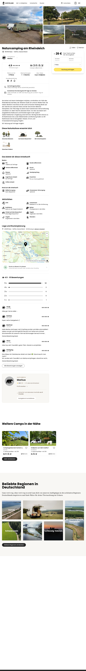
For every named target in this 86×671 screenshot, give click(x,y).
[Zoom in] (47, 233)
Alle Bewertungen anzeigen (13, 366)
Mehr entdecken (9, 459)
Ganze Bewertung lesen (10, 336)
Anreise (57, 59)
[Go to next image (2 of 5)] (54, 438)
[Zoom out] (47, 235)
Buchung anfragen (68, 70)
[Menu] (77, 3)
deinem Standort (40, 229)
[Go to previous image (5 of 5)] (32, 438)
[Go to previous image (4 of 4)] (4, 438)
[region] (15, 438)
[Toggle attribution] (47, 261)
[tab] (13, 444)
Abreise (71, 59)
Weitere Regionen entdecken (14, 545)
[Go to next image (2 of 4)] (26, 438)
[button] (25, 244)
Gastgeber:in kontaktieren (26, 398)
